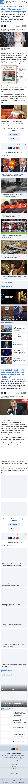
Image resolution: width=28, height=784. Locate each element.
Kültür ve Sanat (9, 6)
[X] (14, 749)
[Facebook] (12, 749)
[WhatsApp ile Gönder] (19, 148)
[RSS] (17, 749)
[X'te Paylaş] (5, 26)
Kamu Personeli (7, 49)
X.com (15, 139)
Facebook (15, 134)
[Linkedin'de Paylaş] (14, 148)
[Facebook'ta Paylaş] (2, 26)
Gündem (8, 366)
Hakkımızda (14, 764)
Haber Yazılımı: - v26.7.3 (14, 782)
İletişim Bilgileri (14, 773)
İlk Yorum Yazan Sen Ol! (15, 152)
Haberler (3, 6)
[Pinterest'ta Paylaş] (17, 148)
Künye (14, 766)
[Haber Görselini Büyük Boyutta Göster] (14, 39)
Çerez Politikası (14, 768)
